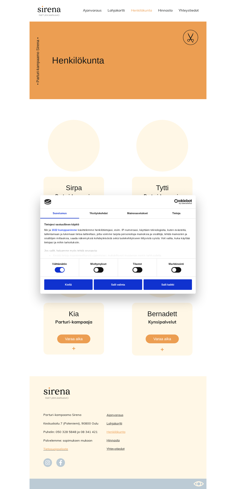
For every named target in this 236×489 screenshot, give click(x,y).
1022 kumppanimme (64, 229)
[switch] (98, 270)
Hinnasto (165, 10)
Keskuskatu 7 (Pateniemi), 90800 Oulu (70, 423)
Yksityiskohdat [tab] (98, 213)
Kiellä (68, 284)
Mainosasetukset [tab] (137, 213)
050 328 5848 (66, 432)
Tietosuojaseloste (55, 449)
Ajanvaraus (92, 10)
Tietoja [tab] (176, 213)
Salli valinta (118, 284)
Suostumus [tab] (60, 213)
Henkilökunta (141, 10)
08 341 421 (89, 432)
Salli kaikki (167, 284)
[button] (74, 349)
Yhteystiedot (189, 10)
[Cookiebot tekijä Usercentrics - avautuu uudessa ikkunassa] (177, 201)
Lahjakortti (116, 10)
